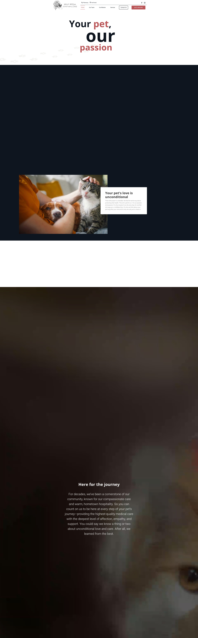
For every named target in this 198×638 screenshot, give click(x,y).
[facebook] (141, 2)
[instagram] (144, 2)
